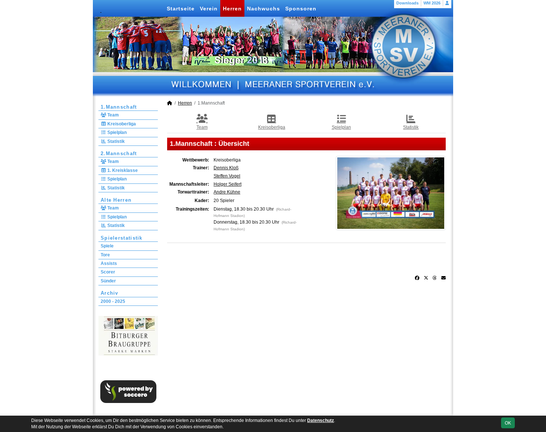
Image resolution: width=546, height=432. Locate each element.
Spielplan (116, 132)
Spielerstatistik (122, 238)
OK (508, 423)
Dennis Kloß (226, 167)
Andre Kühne (227, 192)
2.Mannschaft (119, 153)
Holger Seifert (227, 184)
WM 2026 (432, 3)
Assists (109, 263)
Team (112, 115)
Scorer (108, 272)
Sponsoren (300, 9)
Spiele (107, 246)
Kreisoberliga (121, 124)
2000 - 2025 (113, 301)
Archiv (109, 293)
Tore (105, 254)
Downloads (407, 3)
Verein (209, 9)
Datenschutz (320, 420)
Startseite (181, 9)
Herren (232, 9)
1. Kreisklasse (122, 170)
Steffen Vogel (227, 176)
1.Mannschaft (119, 107)
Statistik (115, 141)
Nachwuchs (263, 9)
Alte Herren (116, 200)
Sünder (108, 281)
